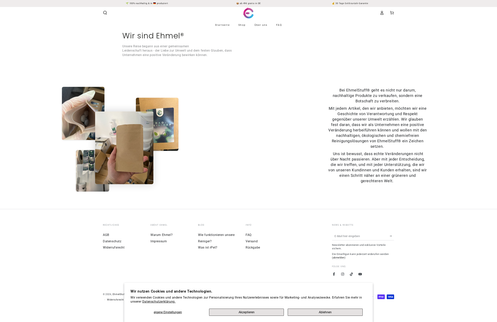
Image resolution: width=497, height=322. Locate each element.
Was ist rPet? (207, 247)
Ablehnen (325, 312)
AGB (106, 235)
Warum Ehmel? (161, 235)
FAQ (249, 235)
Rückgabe (253, 247)
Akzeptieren (247, 312)
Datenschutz (112, 241)
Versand (252, 241)
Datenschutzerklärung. (159, 301)
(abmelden (338, 257)
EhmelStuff (119, 294)
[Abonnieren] (392, 236)
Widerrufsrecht (113, 247)
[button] (105, 13)
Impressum (158, 241)
